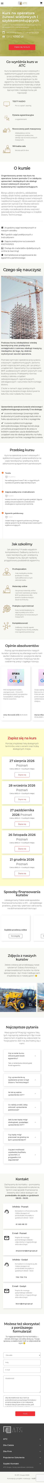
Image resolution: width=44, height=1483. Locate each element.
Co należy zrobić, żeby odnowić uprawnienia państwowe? (18, 1107)
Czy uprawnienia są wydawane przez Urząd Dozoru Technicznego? (18, 1079)
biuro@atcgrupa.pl (24, 1304)
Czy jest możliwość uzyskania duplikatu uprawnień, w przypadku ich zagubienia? (17, 1154)
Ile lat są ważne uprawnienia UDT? (16, 1093)
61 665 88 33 (21, 1224)
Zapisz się (22, 775)
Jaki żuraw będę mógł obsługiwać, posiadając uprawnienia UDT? (18, 1122)
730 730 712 (21, 1277)
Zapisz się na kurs (22, 47)
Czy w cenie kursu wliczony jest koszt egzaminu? (16, 1055)
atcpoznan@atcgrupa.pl (26, 1251)
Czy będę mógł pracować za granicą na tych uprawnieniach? (18, 1137)
